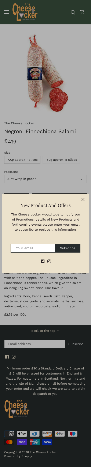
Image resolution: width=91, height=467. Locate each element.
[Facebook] (42, 261)
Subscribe (67, 248)
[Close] (83, 199)
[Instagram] (49, 261)
